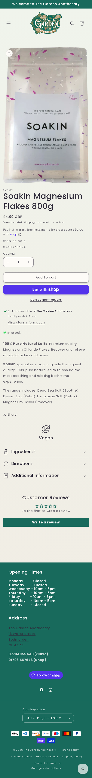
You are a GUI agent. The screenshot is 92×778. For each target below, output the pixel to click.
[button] (8, 23)
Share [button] (12, 414)
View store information (26, 322)
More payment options (46, 300)
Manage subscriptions (46, 768)
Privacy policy (22, 756)
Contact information (48, 763)
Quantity (9, 254)
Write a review (46, 522)
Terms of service (47, 756)
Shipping (29, 222)
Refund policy (70, 750)
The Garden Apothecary (40, 750)
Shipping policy (72, 756)
